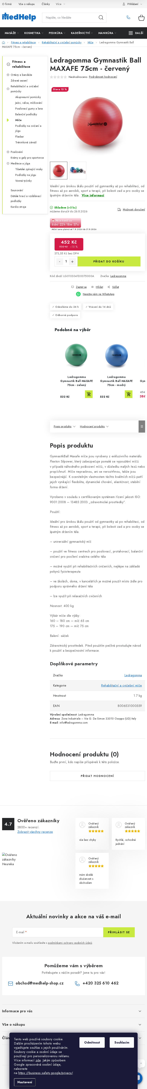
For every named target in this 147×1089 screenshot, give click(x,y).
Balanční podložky (26, 114)
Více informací (93, 195)
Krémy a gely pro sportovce (27, 158)
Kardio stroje (18, 207)
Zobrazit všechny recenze (35, 832)
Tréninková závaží (26, 142)
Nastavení (24, 1082)
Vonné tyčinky (23, 181)
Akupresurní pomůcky (28, 97)
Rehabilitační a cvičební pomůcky (25, 88)
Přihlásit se (119, 932)
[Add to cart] (89, 394)
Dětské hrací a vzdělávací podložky (26, 198)
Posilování (17, 152)
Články (46, 4)
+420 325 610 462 (130, 18)
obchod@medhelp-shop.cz (40, 983)
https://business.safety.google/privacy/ (45, 1073)
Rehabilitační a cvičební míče (121, 685)
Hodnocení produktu (92, 426)
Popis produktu (63, 426)
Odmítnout (92, 1042)
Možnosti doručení (134, 209)
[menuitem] (12, 33)
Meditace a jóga (20, 163)
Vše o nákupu (27, 4)
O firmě (7, 4)
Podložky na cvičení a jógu (28, 128)
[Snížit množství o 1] (59, 261)
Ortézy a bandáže (21, 75)
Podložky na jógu (25, 175)
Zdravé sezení (19, 80)
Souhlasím (121, 1042)
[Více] (136, 33)
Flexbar (19, 136)
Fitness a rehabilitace (21, 64)
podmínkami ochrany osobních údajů (70, 943)
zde (38, 1060)
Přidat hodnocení (97, 776)
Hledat (101, 18)
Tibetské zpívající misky (29, 169)
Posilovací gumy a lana (29, 108)
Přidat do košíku (108, 261)
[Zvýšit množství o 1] (72, 261)
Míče (18, 120)
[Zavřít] (140, 1063)
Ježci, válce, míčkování (28, 103)
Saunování (17, 190)
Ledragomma (118, 276)
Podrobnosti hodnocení (103, 77)
